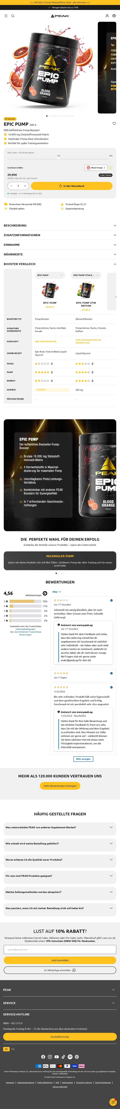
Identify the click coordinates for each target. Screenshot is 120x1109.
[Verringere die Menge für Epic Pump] (11, 186)
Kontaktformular (60, 1036)
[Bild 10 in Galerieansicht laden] (66, 116)
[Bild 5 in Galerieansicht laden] (55, 116)
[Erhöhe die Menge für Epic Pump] (25, 186)
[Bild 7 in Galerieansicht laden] (60, 116)
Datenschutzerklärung (25, 1083)
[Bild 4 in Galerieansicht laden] (53, 116)
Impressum (10, 1083)
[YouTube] (56, 1056)
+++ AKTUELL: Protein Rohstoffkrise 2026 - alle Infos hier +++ (60, 2)
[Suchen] (12, 15)
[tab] (56, 573)
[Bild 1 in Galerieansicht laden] (47, 116)
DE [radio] (6, 1049)
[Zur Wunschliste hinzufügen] (114, 124)
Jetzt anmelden (60, 960)
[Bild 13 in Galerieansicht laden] (73, 116)
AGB (57, 1083)
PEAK (7, 989)
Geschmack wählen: (15, 168)
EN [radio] (13, 1049)
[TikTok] (63, 1056)
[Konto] (107, 15)
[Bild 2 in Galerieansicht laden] (49, 116)
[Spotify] (70, 1056)
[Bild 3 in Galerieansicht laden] (51, 116)
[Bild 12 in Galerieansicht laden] (71, 116)
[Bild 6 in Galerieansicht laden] (57, 116)
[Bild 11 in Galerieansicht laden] (68, 116)
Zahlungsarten (67, 1083)
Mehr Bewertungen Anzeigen (60, 785)
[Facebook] (43, 1056)
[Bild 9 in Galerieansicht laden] (64, 116)
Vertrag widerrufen (60, 1087)
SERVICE (9, 1003)
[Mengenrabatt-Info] (110, 168)
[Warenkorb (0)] (114, 15)
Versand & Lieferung (84, 1083)
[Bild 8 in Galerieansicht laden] (62, 116)
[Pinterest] (76, 1056)
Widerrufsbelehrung (44, 1083)
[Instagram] (50, 1056)
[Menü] (5, 15)
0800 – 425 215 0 (12, 1023)
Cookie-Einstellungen (103, 1083)
